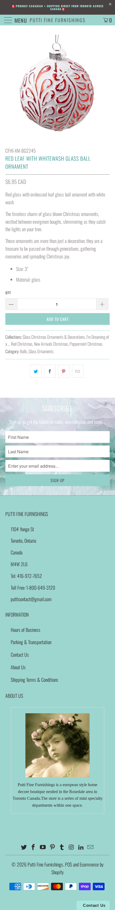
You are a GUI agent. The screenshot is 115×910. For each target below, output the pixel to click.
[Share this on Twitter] (35, 371)
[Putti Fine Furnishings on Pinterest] (52, 847)
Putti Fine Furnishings (58, 20)
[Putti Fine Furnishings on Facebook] (33, 847)
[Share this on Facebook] (49, 371)
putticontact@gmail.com (31, 599)
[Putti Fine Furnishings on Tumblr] (62, 847)
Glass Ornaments (41, 351)
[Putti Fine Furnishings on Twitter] (24, 847)
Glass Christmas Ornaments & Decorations (54, 337)
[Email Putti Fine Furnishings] (91, 847)
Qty (8, 292)
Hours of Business (25, 629)
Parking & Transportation (31, 642)
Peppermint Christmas (86, 344)
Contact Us (20, 654)
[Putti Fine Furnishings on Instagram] (72, 847)
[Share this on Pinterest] (64, 371)
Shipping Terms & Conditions (34, 679)
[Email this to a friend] (77, 371)
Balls (23, 351)
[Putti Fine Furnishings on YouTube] (43, 847)
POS (68, 864)
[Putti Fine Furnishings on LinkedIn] (81, 847)
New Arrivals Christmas (51, 344)
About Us (18, 667)
